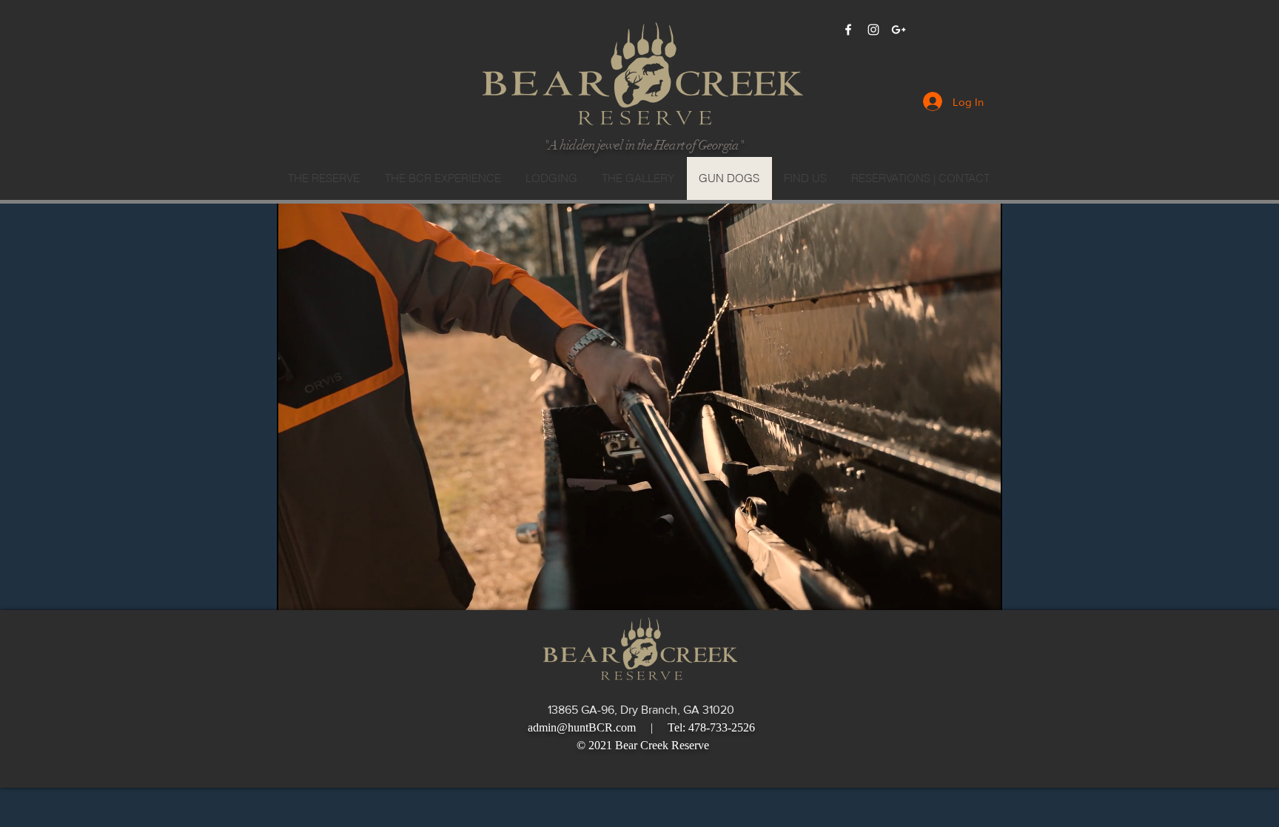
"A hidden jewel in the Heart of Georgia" (643, 145)
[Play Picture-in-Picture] (957, 590)
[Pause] (296, 590)
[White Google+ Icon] (898, 29)
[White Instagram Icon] (873, 29)
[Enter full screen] (982, 590)
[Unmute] (321, 590)
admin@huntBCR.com (582, 727)
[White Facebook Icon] (848, 29)
